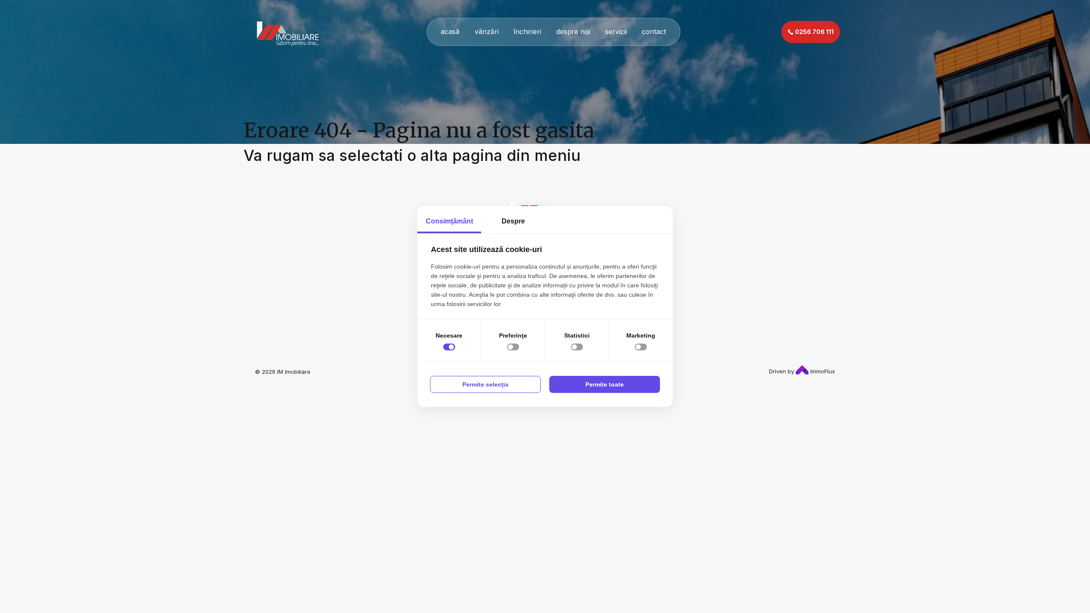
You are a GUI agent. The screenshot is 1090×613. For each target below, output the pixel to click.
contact (654, 31)
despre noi (573, 31)
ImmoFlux (822, 371)
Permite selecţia (485, 384)
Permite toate (604, 384)
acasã (450, 31)
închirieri (527, 31)
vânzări (487, 31)
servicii (616, 31)
